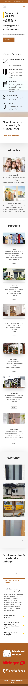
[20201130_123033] (14, 517)
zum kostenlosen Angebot (11, 136)
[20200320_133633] (14, 480)
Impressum (6, 680)
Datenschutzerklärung (17, 680)
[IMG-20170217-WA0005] (14, 535)
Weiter (22, 540)
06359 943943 (8, 1)
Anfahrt (13, 682)
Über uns (9, 39)
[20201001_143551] (14, 498)
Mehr (14, 263)
